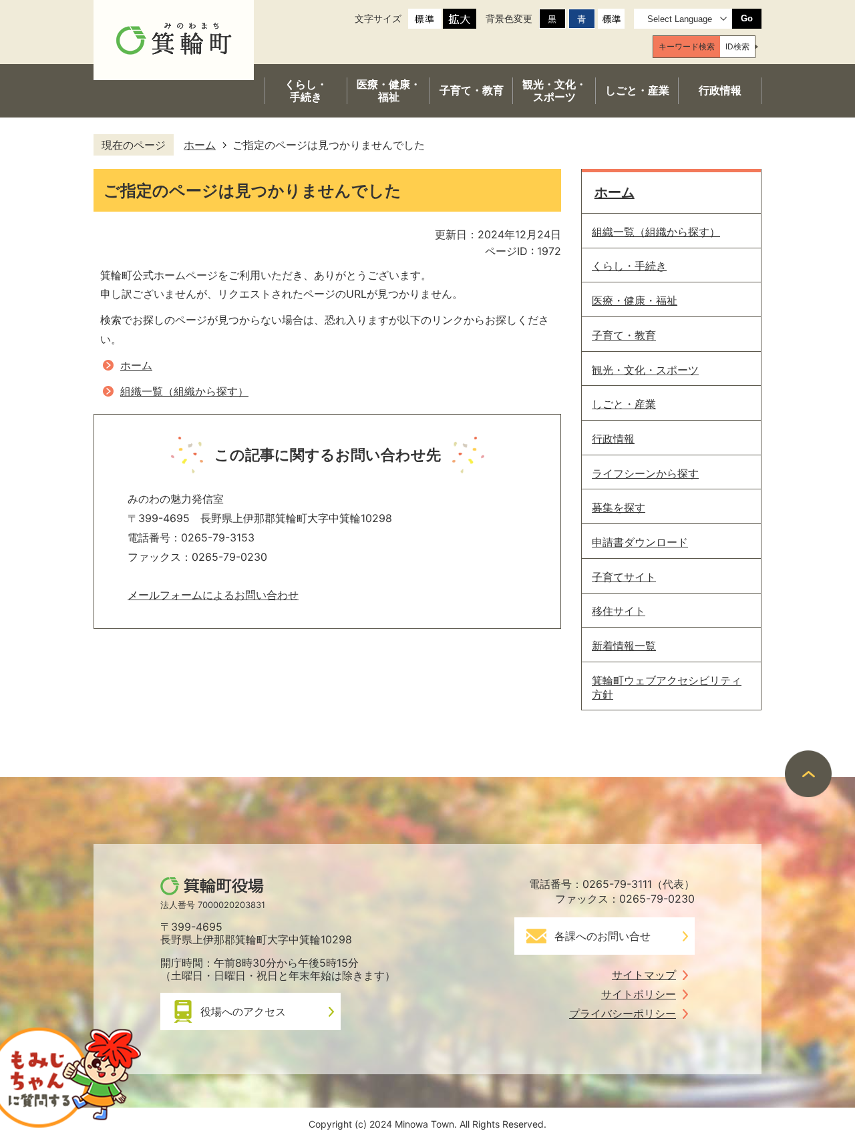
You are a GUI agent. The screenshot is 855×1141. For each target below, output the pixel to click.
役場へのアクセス (243, 1011)
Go (747, 18)
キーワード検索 (687, 46)
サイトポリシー (638, 994)
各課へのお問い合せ (602, 936)
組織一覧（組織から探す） (184, 391)
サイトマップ (644, 974)
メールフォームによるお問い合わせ (213, 595)
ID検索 (737, 46)
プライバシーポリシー (622, 1013)
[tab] (686, 46)
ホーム (200, 145)
